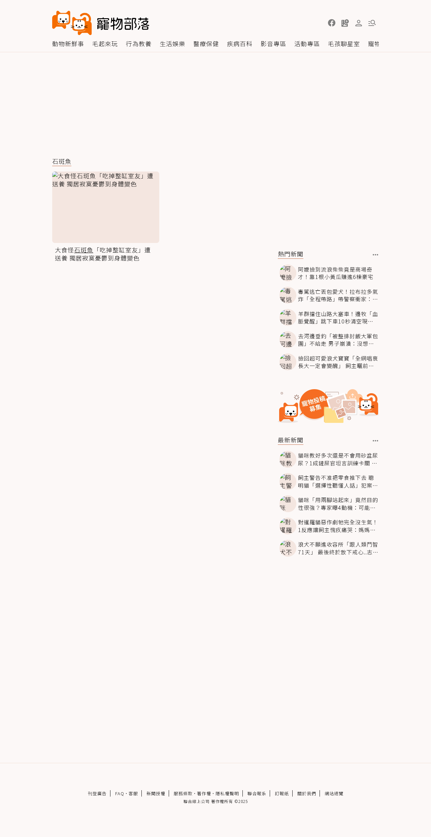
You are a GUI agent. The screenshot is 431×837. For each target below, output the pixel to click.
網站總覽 (334, 793)
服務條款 (183, 793)
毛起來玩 (105, 43)
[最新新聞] (375, 440)
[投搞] (345, 23)
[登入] (359, 23)
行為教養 (139, 43)
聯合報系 (256, 793)
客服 (133, 793)
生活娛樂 (172, 43)
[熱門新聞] (375, 254)
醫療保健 (206, 43)
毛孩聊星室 (344, 43)
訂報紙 (282, 793)
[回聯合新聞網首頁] (72, 23)
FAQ (119, 793)
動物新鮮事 (68, 43)
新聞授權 (155, 793)
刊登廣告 (97, 793)
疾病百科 (240, 43)
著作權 (204, 793)
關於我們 (306, 793)
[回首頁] (100, 23)
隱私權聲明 (227, 793)
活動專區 (307, 43)
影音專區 (273, 43)
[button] (332, 23)
